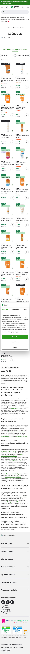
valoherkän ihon (15, 408)
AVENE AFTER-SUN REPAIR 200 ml (20, 163)
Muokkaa (14, 342)
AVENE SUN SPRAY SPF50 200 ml (22, 135)
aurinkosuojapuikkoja (7, 436)
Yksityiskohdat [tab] (15, 309)
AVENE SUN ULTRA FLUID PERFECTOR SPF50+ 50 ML (22, 191)
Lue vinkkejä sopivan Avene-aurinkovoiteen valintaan (15, 50)
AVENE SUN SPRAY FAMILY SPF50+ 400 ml (7, 355)
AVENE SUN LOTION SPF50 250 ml (6, 299)
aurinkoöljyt (20, 432)
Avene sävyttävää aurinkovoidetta (12, 455)
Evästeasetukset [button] (5, 649)
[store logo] (15, 7)
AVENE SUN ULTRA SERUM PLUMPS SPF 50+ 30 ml (7, 164)
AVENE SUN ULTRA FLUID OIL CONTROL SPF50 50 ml (7, 273)
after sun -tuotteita (21, 436)
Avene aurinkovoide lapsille (13, 474)
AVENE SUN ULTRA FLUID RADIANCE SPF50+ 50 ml (7, 108)
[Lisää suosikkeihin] (12, 74)
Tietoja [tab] (25, 309)
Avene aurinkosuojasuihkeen (13, 477)
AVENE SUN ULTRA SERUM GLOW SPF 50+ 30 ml (7, 246)
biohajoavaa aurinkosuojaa (14, 502)
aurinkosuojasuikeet (11, 432)
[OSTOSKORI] (28, 7)
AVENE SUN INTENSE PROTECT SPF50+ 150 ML (7, 79)
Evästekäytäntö (5, 650)
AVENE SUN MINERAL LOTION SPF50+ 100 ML (22, 218)
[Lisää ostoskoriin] (12, 87)
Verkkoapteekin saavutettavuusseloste (12, 647)
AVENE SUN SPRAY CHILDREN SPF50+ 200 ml (21, 246)
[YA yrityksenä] (6, 609)
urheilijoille (24, 497)
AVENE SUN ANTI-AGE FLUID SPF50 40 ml (7, 218)
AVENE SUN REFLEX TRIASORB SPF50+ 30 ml (22, 299)
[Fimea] (6, 630)
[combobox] (15, 12)
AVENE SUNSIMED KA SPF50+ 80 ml (6, 135)
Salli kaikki (15, 337)
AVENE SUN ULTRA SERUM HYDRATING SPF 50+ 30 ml (7, 191)
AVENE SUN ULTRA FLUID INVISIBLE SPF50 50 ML (22, 272)
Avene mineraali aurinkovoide (13, 461)
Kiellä (15, 347)
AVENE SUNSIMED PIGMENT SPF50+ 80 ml (22, 78)
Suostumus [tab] (5, 309)
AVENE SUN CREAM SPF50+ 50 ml (21, 107)
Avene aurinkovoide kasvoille (9, 451)
